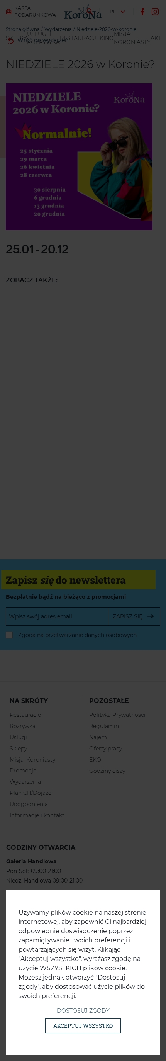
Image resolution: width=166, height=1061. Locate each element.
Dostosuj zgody (83, 1010)
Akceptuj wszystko (83, 1025)
